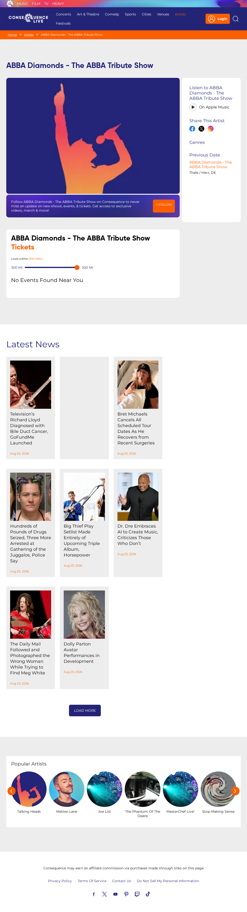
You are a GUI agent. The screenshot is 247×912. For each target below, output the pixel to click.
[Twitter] (110, 894)
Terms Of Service (92, 881)
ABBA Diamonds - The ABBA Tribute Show (210, 164)
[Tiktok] (153, 894)
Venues (163, 14)
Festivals (63, 23)
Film (36, 3)
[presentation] (11, 791)
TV (46, 3)
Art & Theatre (88, 14)
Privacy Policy (60, 881)
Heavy (58, 3)
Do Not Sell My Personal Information (168, 881)
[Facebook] (99, 894)
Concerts (63, 14)
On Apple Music (214, 107)
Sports (130, 14)
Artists (180, 14)
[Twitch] (142, 894)
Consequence (10, 3)
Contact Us (121, 881)
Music (22, 3)
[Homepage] (30, 19)
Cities (146, 14)
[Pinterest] (132, 894)
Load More (85, 710)
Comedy (112, 14)
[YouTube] (121, 894)
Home (12, 34)
